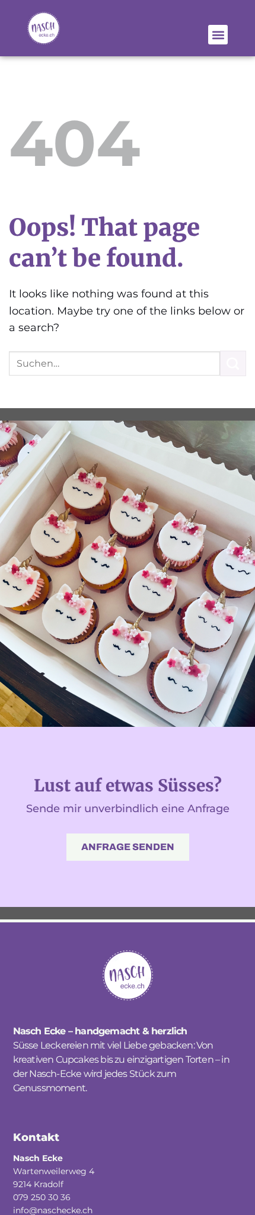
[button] (218, 34)
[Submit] (233, 364)
